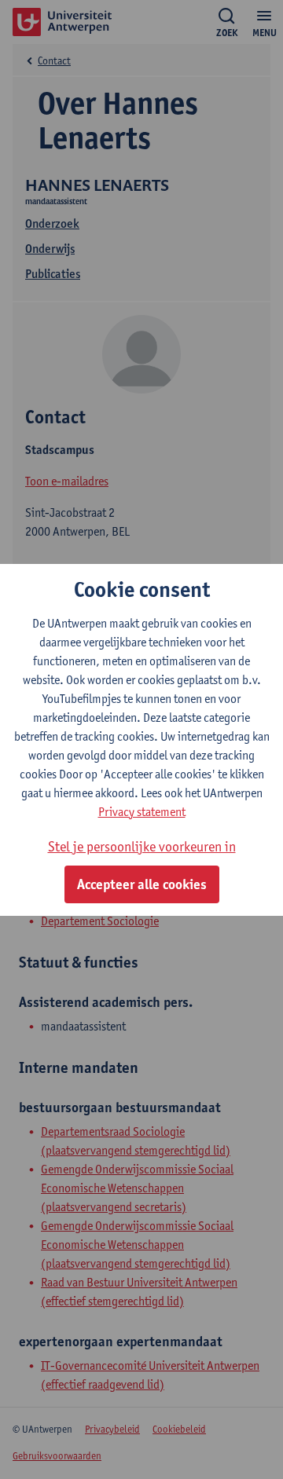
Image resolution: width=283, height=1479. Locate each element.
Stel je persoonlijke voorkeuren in (142, 846)
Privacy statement (142, 811)
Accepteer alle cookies (142, 884)
